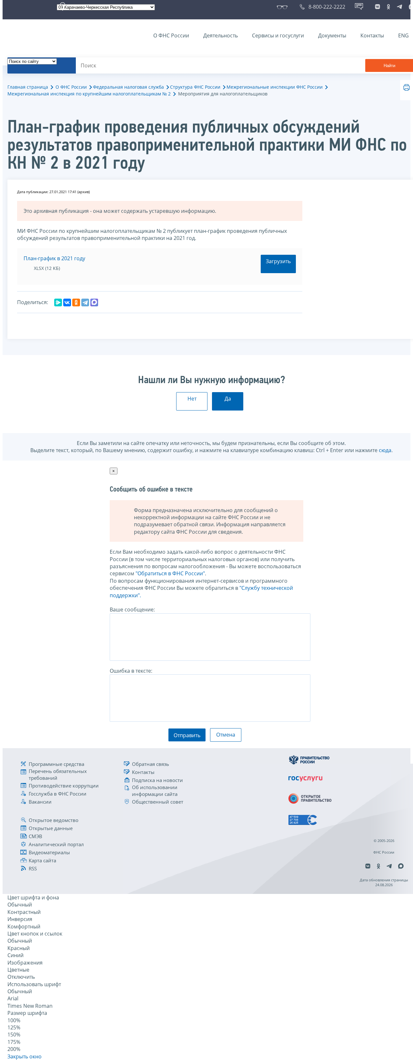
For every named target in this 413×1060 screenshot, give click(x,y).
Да (228, 398)
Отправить (187, 735)
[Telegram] (85, 302)
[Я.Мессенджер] (58, 302)
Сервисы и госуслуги (278, 35)
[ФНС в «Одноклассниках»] (388, 7)
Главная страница (27, 87)
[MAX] (94, 302)
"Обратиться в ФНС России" (170, 573)
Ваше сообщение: (132, 609)
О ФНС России (171, 35)
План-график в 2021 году (54, 258)
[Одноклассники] (76, 302)
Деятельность (220, 35)
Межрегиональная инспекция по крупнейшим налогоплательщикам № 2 (89, 94)
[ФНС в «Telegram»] (399, 7)
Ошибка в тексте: (131, 670)
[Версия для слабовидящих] (283, 6)
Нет (191, 398)
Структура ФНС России (195, 87)
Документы (332, 35)
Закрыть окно (24, 1056)
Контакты (372, 35)
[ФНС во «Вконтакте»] (377, 7)
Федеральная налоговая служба (128, 87)
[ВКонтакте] (67, 302)
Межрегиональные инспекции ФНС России (275, 87)
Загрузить (278, 261)
